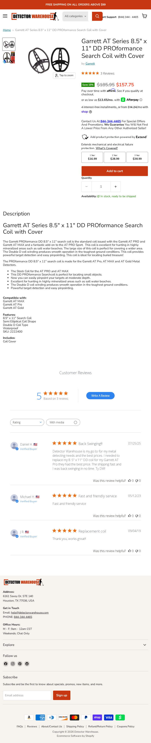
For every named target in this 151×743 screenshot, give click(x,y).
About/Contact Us (51, 726)
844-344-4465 (23, 617)
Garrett (90, 64)
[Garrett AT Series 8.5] (9, 44)
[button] (97, 73)
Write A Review (100, 395)
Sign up (61, 695)
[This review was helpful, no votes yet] (129, 481)
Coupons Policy (125, 726)
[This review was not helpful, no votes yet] (136, 481)
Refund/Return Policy (100, 726)
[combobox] (27, 422)
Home (7, 30)
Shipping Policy (75, 726)
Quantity (86, 178)
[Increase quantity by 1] (116, 186)
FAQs (20, 726)
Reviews (32, 726)
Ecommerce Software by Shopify (75, 736)
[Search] (97, 16)
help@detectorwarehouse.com (30, 612)
